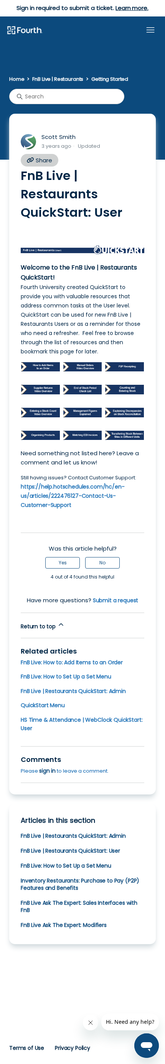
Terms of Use (26, 1048)
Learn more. (132, 8)
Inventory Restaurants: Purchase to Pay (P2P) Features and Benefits (80, 884)
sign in (47, 771)
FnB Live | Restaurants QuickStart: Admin (73, 691)
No (102, 562)
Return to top (39, 626)
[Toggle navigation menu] (150, 30)
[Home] (24, 31)
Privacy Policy (72, 1048)
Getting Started (109, 79)
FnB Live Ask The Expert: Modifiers (64, 925)
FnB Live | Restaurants (57, 79)
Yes (63, 562)
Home (16, 79)
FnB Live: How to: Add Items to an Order (72, 662)
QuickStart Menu (43, 705)
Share (43, 160)
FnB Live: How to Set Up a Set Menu (66, 676)
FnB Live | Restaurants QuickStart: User (70, 851)
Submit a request (116, 600)
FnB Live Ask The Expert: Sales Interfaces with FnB (79, 906)
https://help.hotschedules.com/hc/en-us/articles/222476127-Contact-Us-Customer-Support (72, 496)
